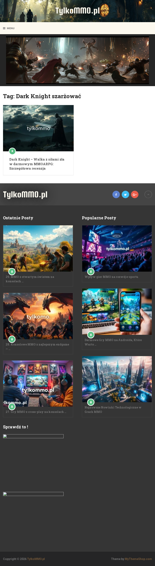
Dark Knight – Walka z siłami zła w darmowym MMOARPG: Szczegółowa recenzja (36, 163)
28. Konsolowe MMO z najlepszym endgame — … (37, 346)
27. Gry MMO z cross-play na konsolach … (36, 412)
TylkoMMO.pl (77, 10)
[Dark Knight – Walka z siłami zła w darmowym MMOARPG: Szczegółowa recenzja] (38, 128)
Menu (11, 28)
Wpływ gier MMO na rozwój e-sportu (111, 277)
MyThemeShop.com (138, 559)
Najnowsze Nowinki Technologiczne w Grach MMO (113, 409)
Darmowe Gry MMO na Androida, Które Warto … (113, 342)
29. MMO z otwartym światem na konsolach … (30, 279)
